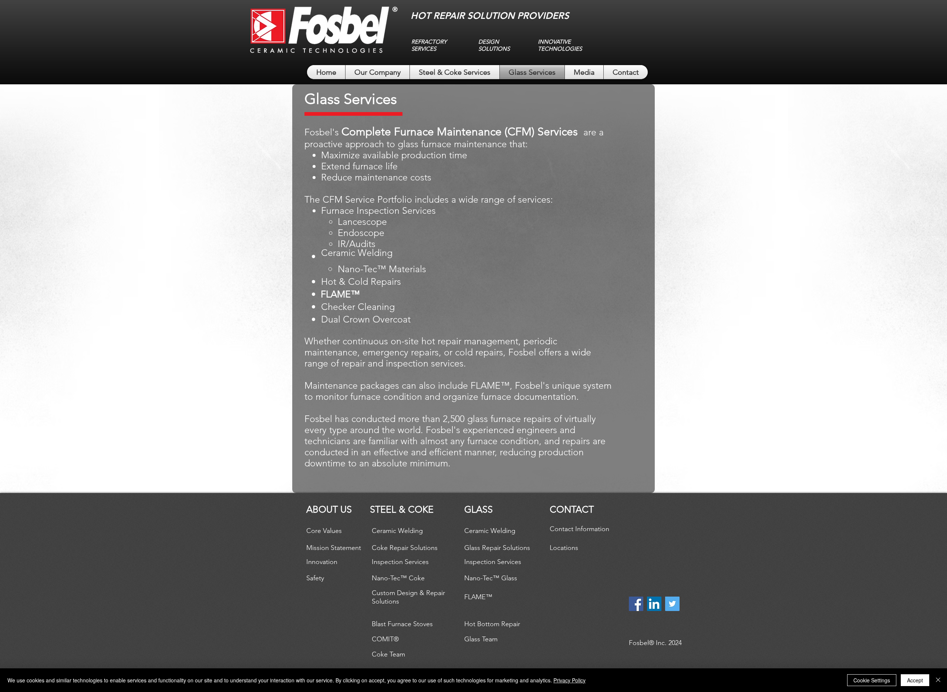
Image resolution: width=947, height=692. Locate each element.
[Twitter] (672, 604)
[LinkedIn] (654, 604)
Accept (915, 680)
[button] (340, 294)
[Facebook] (636, 604)
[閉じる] (938, 680)
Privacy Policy (569, 680)
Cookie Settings (871, 680)
